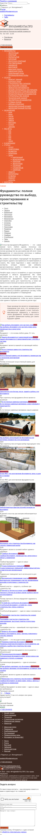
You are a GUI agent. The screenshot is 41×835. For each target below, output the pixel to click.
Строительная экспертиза (13, 719)
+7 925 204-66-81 (6, 709)
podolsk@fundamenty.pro (9, 758)
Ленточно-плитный (17, 61)
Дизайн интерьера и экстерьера (22, 90)
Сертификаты (9, 15)
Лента (6, 741)
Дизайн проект (9, 713)
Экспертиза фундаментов (19, 100)
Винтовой (12, 67)
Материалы (13, 174)
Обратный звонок (6, 47)
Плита (6, 743)
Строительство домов (18, 96)
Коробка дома (14, 82)
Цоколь (11, 180)
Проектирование (10, 715)
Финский (7, 751)
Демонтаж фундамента (18, 88)
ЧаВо (6, 17)
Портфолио (8, 37)
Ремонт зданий (15, 79)
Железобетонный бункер (19, 106)
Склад (11, 125)
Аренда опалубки (16, 104)
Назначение (9, 110)
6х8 (9, 133)
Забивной (12, 65)
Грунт (10, 147)
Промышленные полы (18, 75)
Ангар (10, 116)
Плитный (12, 55)
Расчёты (8, 129)
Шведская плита (15, 71)
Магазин (12, 123)
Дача (10, 114)
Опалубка (12, 153)
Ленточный (13, 53)
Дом (10, 112)
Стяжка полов (14, 102)
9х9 (9, 139)
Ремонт (11, 178)
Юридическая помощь (12, 721)
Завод (11, 120)
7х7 (9, 135)
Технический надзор (17, 98)
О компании (9, 143)
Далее (8, 693)
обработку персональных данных (14, 832)
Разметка (12, 151)
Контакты (8, 182)
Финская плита (15, 69)
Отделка (12, 176)
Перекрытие (13, 57)
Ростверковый (15, 63)
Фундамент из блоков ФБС (14, 737)
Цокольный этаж (16, 73)
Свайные (17, 170)
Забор (11, 118)
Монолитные (18, 159)
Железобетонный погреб (19, 108)
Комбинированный (11, 731)
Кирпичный (18, 157)
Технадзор (8, 717)
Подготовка (13, 149)
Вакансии (7, 39)
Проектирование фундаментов (22, 94)
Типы (10, 155)
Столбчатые (18, 168)
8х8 (9, 137)
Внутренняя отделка (17, 86)
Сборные (17, 166)
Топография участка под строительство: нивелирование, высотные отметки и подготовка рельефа (17, 621)
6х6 (9, 131)
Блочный (12, 59)
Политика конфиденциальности (10, 766)
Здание (11, 127)
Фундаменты (9, 51)
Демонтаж (7, 723)
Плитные (16, 161)
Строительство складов (19, 84)
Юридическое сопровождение (22, 92)
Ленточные (18, 164)
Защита (11, 172)
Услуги (7, 77)
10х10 (10, 141)
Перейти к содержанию (8, 1)
